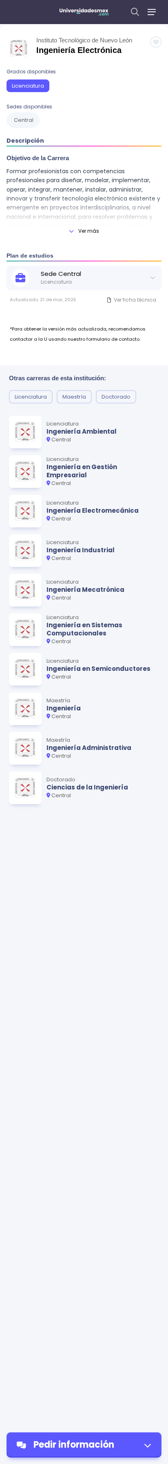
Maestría (74, 397)
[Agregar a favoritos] (155, 42)
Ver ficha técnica (135, 299)
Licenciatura (28, 86)
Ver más (88, 230)
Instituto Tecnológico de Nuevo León (84, 40)
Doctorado (116, 397)
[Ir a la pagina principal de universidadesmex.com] (84, 11)
